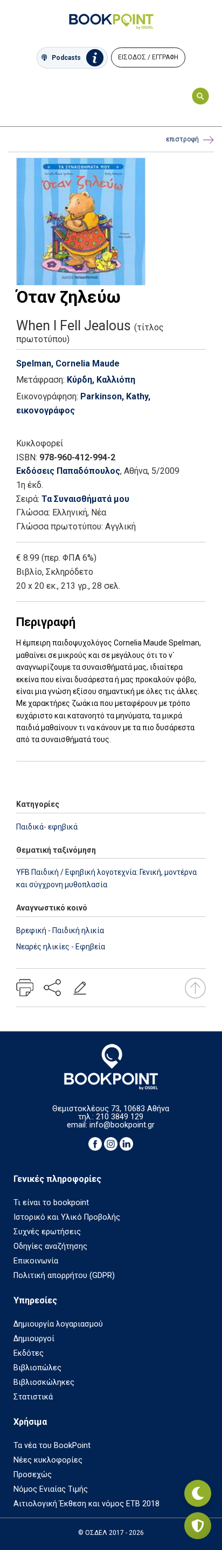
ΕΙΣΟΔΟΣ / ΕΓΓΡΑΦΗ (148, 57)
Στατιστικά (33, 1397)
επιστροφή (182, 139)
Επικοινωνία (35, 1261)
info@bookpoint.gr (122, 1125)
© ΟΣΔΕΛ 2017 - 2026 (111, 1533)
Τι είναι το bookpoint (51, 1202)
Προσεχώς (32, 1474)
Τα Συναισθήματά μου (85, 499)
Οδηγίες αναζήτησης (50, 1246)
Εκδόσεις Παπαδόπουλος (68, 471)
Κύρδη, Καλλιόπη (101, 380)
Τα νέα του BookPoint (52, 1445)
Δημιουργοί (33, 1338)
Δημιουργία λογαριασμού (58, 1324)
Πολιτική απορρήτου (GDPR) (64, 1275)
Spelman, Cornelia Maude (68, 363)
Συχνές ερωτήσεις (47, 1231)
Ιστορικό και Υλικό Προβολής (66, 1217)
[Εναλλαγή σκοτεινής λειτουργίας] (197, 1493)
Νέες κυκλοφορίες (47, 1460)
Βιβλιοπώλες (37, 1367)
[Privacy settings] (197, 1525)
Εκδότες (28, 1353)
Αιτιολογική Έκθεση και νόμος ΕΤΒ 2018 (86, 1503)
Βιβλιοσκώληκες (43, 1382)
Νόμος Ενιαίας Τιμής (50, 1489)
